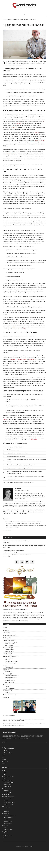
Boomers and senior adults (9, 635)
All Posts (9, 530)
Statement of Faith (8, 752)
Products (4, 755)
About (4, 627)
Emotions (7, 679)
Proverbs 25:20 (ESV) (11, 153)
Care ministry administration (11, 675)
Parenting (5, 669)
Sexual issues (6, 684)
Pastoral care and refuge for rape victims (13, 550)
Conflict (6, 659)
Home (3, 745)
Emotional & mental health (8, 640)
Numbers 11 (12, 359)
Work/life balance (9, 682)
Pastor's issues (6, 674)
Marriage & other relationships (9, 656)
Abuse (6, 686)
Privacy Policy (5, 761)
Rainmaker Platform (29, 846)
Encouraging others (9, 680)
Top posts (5, 697)
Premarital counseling (10, 663)
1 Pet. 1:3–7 (34, 440)
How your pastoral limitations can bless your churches (16, 554)
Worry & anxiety (8, 645)
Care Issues (5, 637)
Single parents (8, 671)
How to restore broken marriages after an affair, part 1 (16, 541)
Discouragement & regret (10, 642)
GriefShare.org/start (25, 617)
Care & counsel (8, 649)
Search (3, 763)
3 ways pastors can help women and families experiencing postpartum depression (24, 545)
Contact (4, 759)
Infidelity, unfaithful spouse (11, 661)
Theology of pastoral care (8, 694)
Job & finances (8, 667)
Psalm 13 (19, 123)
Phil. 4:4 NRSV (34, 142)
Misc (4, 665)
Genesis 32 (12, 327)
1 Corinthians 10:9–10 (21, 359)
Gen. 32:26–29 (21, 329)
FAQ (3, 757)
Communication (8, 658)
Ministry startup (8, 651)
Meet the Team (7, 750)
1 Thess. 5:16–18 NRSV (39, 140)
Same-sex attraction (9, 688)
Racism (6, 692)
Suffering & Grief (6, 690)
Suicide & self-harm (9, 643)
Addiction (5, 630)
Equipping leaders (7, 648)
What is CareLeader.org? (9, 748)
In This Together (6, 653)
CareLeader (24, 5)
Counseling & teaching (10, 677)
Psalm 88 (15, 127)
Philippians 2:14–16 (33, 359)
